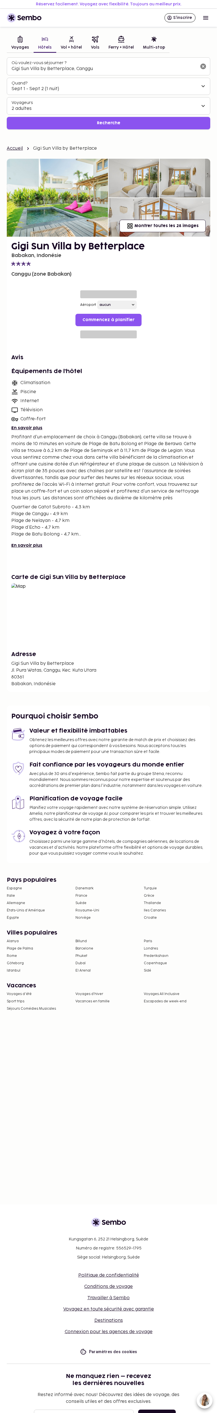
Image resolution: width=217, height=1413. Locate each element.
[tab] (20, 43)
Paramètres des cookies (113, 1351)
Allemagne (16, 903)
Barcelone (84, 948)
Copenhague (155, 963)
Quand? (19, 83)
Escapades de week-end (165, 1001)
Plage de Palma (20, 948)
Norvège (83, 918)
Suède (80, 903)
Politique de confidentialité (108, 1275)
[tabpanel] (108, 93)
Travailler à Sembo (108, 1298)
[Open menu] (205, 17)
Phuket (81, 956)
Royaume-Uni (87, 910)
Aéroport (88, 305)
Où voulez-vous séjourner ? (39, 62)
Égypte (13, 918)
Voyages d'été (19, 994)
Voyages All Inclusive (161, 994)
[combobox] (104, 69)
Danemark (84, 888)
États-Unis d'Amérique (26, 910)
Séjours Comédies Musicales (31, 1009)
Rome (12, 956)
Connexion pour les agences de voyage (109, 1331)
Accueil (15, 148)
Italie (11, 896)
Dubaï (80, 963)
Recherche (108, 123)
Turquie (150, 888)
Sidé (147, 970)
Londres (151, 948)
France (81, 896)
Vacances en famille (92, 1001)
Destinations (108, 1320)
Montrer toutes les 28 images (166, 226)
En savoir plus (26, 428)
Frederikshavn (156, 956)
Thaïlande (152, 903)
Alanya (13, 941)
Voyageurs (22, 102)
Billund (81, 941)
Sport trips (15, 1001)
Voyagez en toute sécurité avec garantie (108, 1309)
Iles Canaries (155, 910)
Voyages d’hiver (89, 994)
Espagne (14, 888)
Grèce (149, 896)
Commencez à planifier (108, 320)
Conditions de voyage (108, 1286)
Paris (148, 941)
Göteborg (15, 963)
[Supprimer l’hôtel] (203, 66)
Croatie (150, 918)
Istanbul (13, 970)
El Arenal (83, 970)
